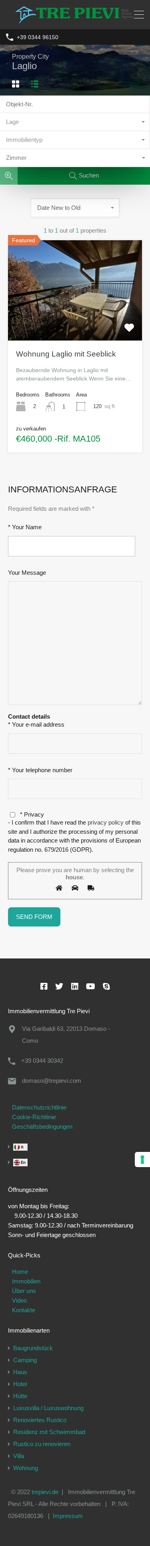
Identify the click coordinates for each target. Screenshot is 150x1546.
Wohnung (25, 1467)
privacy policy (106, 822)
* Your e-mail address (36, 724)
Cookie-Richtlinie (34, 1117)
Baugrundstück (33, 1348)
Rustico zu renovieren (41, 1443)
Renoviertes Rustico (39, 1420)
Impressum (68, 1515)
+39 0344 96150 (37, 37)
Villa (18, 1455)
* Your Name (25, 527)
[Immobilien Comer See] (75, 19)
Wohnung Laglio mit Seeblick (66, 354)
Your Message (27, 572)
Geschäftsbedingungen (42, 1126)
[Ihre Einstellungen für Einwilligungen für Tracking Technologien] (142, 1159)
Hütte (20, 1396)
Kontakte (23, 1310)
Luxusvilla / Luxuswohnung (48, 1408)
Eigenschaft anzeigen (75, 320)
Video (19, 1300)
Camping (25, 1360)
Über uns (24, 1290)
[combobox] (75, 122)
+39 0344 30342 (42, 1060)
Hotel (20, 1384)
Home (20, 1271)
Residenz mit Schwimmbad (49, 1431)
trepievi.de (45, 1491)
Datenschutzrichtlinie (39, 1107)
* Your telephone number (40, 770)
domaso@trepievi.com (51, 1080)
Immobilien (26, 1281)
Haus (20, 1372)
